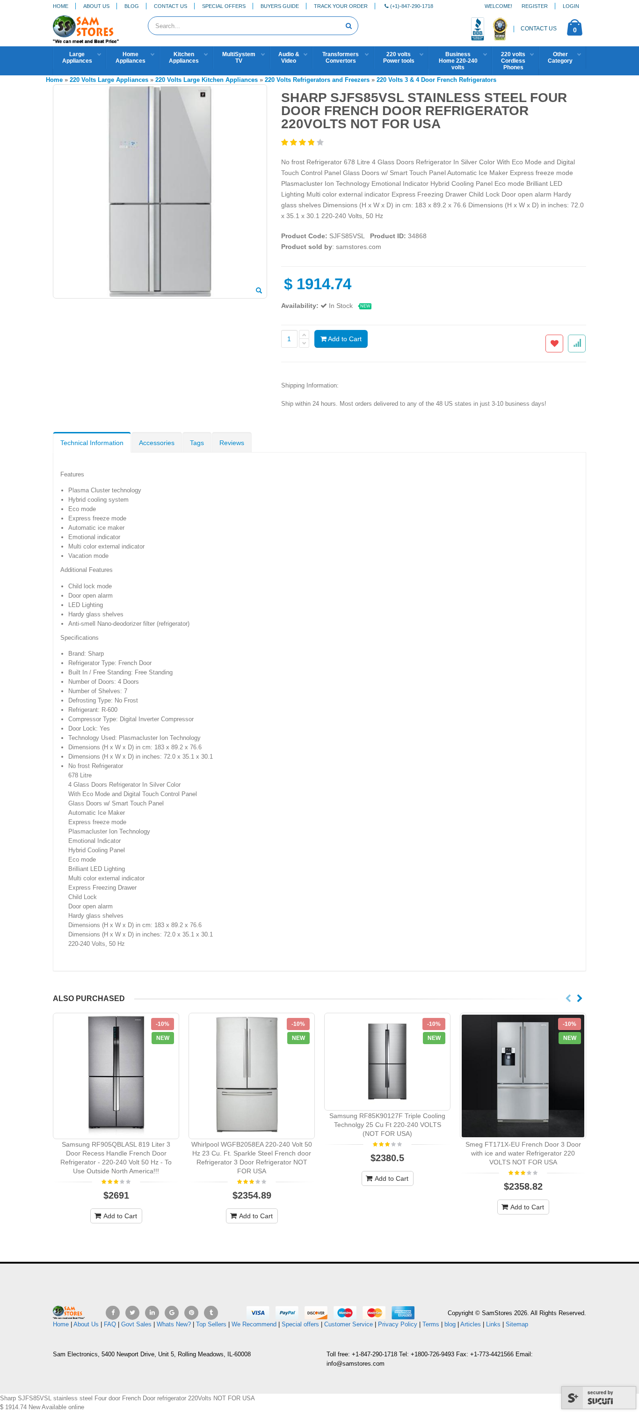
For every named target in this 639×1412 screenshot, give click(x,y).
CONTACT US (539, 28)
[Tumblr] (211, 1313)
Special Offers (224, 6)
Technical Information (91, 442)
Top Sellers (211, 1324)
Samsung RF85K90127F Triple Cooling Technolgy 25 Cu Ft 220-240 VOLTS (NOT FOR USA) (387, 1124)
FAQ (110, 1324)
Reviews (231, 442)
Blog (131, 6)
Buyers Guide (280, 6)
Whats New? (174, 1324)
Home (60, 6)
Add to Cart (344, 339)
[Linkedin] (152, 1313)
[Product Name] (116, 1076)
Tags (197, 442)
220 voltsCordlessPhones (513, 61)
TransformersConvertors (340, 57)
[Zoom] (259, 291)
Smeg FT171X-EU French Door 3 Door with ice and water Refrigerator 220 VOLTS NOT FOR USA (523, 1153)
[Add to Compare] (577, 343)
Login (571, 6)
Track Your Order (341, 6)
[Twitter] (132, 1313)
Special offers (300, 1324)
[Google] (172, 1313)
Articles (470, 1324)
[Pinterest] (191, 1313)
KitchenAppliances (184, 57)
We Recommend (254, 1324)
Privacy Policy (397, 1324)
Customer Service (348, 1324)
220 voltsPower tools (398, 57)
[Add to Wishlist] (554, 343)
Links (493, 1324)
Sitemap (517, 1324)
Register (535, 6)
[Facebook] (113, 1313)
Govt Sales (136, 1324)
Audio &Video (288, 57)
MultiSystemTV (238, 57)
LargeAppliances (77, 57)
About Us (96, 6)
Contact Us (170, 6)
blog (450, 1324)
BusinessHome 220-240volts (458, 61)
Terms (431, 1324)
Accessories (156, 442)
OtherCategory (560, 57)
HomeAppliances (130, 57)
